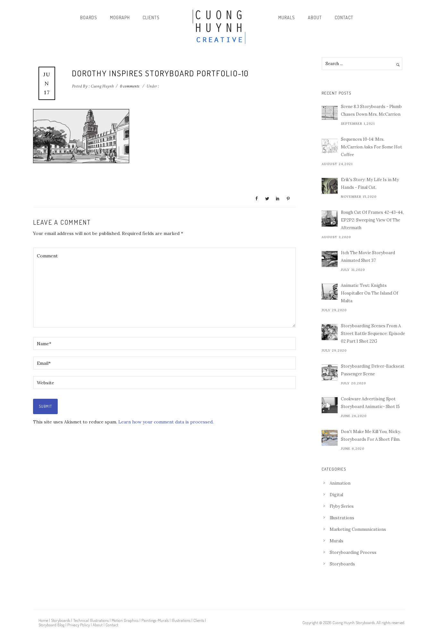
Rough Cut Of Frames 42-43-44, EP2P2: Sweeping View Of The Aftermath (372, 220)
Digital (336, 494)
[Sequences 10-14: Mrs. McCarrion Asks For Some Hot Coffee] (330, 146)
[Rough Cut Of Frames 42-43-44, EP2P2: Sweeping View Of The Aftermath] (330, 219)
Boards (88, 17)
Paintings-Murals (155, 620)
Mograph (120, 17)
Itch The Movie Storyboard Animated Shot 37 (368, 256)
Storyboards (342, 564)
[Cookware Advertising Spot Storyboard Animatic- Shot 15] (330, 405)
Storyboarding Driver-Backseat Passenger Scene (372, 370)
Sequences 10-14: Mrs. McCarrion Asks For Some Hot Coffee (371, 147)
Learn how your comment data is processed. (166, 422)
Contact (344, 17)
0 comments (129, 86)
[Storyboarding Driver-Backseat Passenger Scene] (330, 372)
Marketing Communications (358, 529)
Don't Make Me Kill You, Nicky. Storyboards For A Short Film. (371, 435)
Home (43, 620)
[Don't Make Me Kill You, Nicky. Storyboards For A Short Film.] (330, 438)
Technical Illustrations (91, 620)
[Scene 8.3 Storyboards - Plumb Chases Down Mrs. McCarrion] (330, 113)
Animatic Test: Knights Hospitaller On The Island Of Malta (369, 293)
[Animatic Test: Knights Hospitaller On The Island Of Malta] (330, 292)
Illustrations (342, 518)
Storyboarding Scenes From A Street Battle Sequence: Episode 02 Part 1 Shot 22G (373, 333)
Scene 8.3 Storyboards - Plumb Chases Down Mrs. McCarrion (371, 110)
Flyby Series (342, 506)
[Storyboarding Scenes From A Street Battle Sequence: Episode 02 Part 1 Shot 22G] (330, 332)
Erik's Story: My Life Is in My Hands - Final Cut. (370, 183)
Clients (151, 17)
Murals (286, 17)
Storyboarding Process (353, 552)
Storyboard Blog (51, 624)
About (315, 17)
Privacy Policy (78, 624)
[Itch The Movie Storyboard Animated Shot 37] (330, 259)
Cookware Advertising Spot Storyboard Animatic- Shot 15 (370, 402)
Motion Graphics (125, 620)
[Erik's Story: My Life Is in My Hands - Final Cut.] (330, 186)
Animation (340, 483)
